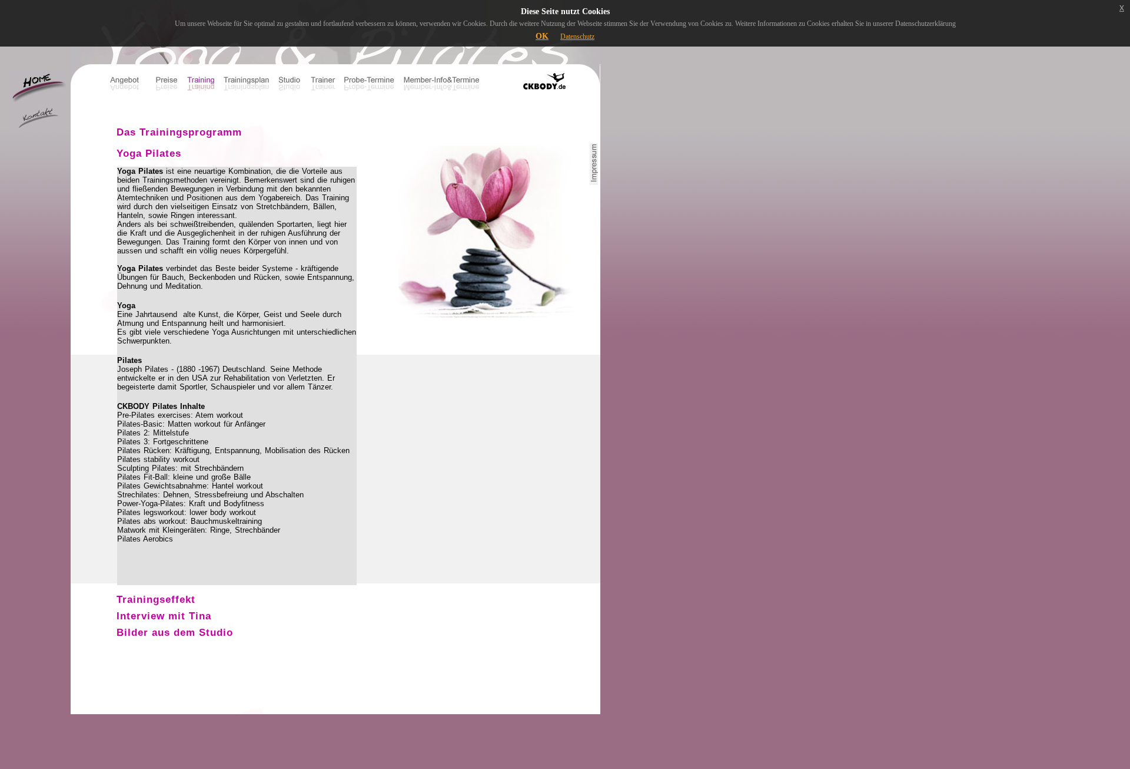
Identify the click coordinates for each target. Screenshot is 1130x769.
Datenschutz (577, 36)
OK (542, 36)
